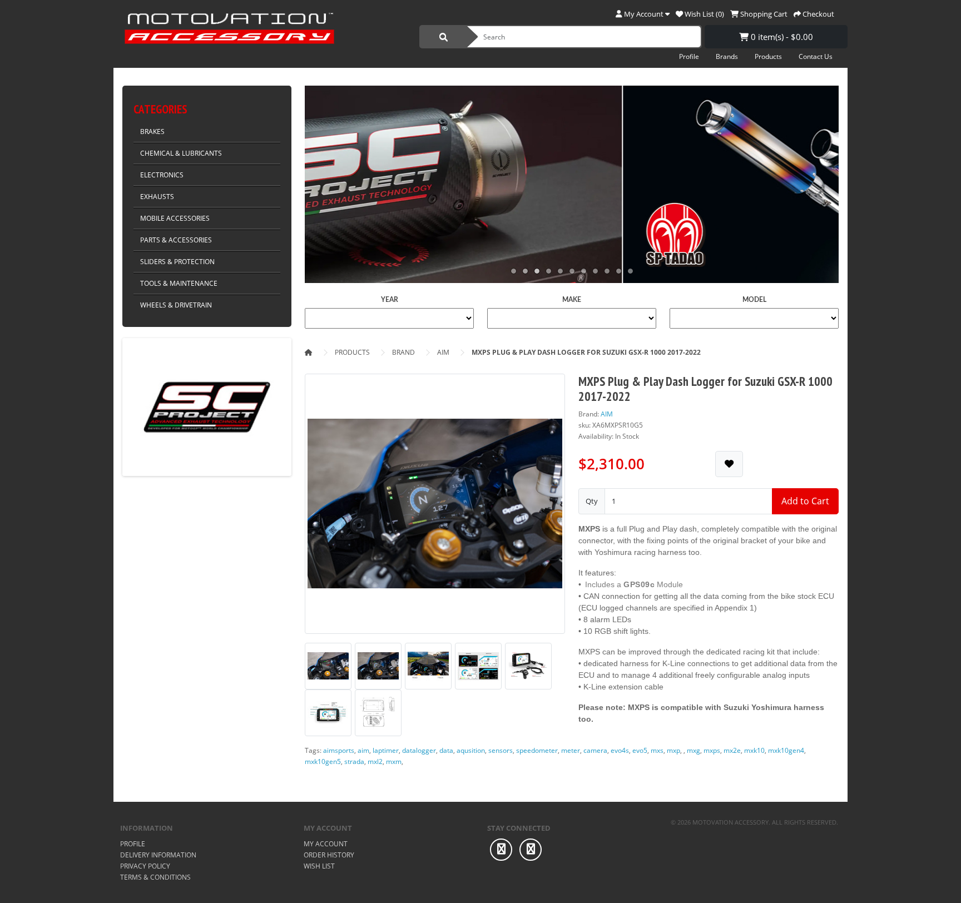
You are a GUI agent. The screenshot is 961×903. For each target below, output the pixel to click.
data (446, 750)
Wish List (319, 866)
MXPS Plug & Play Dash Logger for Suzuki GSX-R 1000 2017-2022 (586, 352)
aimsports (338, 750)
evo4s (620, 750)
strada (354, 761)
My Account (326, 844)
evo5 (639, 750)
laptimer (386, 750)
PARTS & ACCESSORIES (176, 240)
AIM (443, 352)
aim (363, 750)
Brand (403, 352)
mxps (712, 750)
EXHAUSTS (157, 196)
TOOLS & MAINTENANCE (178, 283)
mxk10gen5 (323, 761)
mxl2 (375, 761)
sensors (500, 750)
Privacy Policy (145, 866)
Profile (689, 56)
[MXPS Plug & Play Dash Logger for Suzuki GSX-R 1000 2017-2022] (435, 507)
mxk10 (754, 750)
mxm (394, 761)
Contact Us (816, 56)
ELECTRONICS (162, 175)
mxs (657, 750)
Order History (329, 855)
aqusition (471, 750)
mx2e (732, 750)
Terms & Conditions (155, 877)
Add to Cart (805, 501)
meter (570, 750)
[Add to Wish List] (729, 464)
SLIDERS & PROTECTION (177, 261)
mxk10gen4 (786, 750)
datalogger (419, 750)
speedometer (537, 750)
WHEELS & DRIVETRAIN (176, 305)
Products (768, 56)
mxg (693, 750)
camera (595, 750)
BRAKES (152, 131)
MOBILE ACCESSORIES (175, 218)
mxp (673, 750)
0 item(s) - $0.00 (781, 36)
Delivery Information (158, 855)
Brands (727, 56)
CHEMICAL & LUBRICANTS (181, 153)
